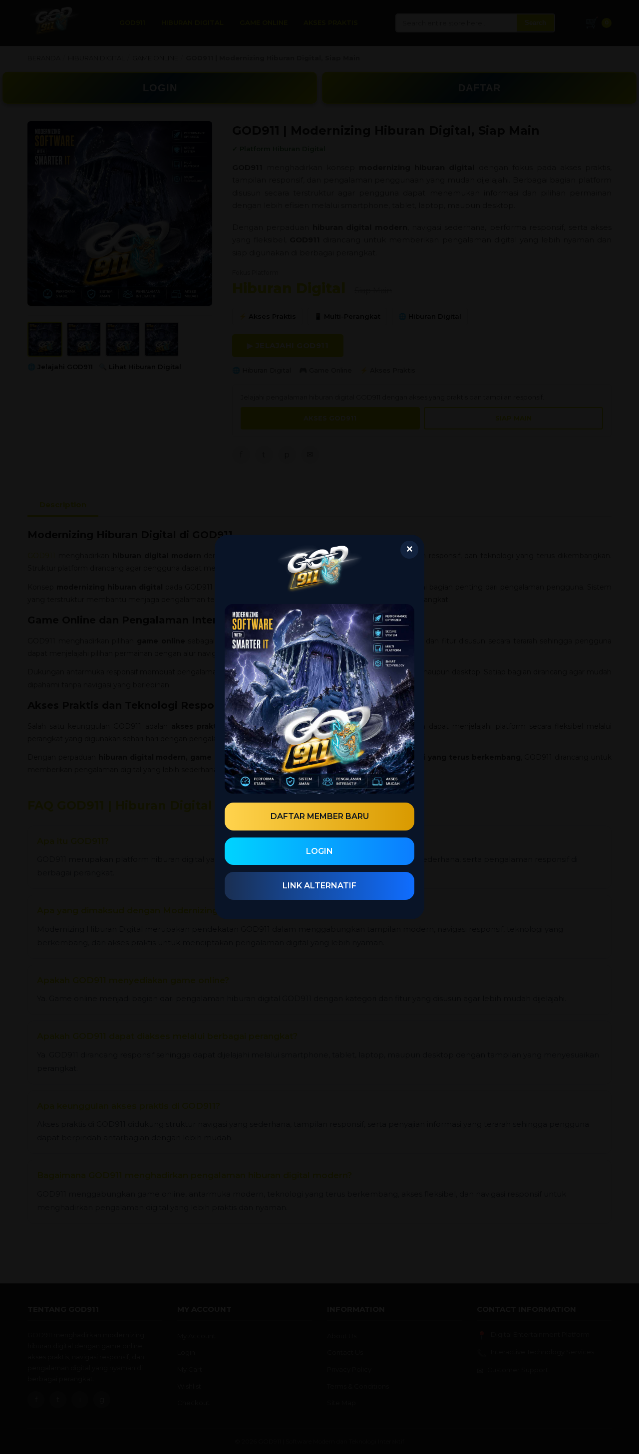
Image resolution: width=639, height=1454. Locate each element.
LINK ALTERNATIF (319, 885)
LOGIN (319, 851)
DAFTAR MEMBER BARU (320, 816)
